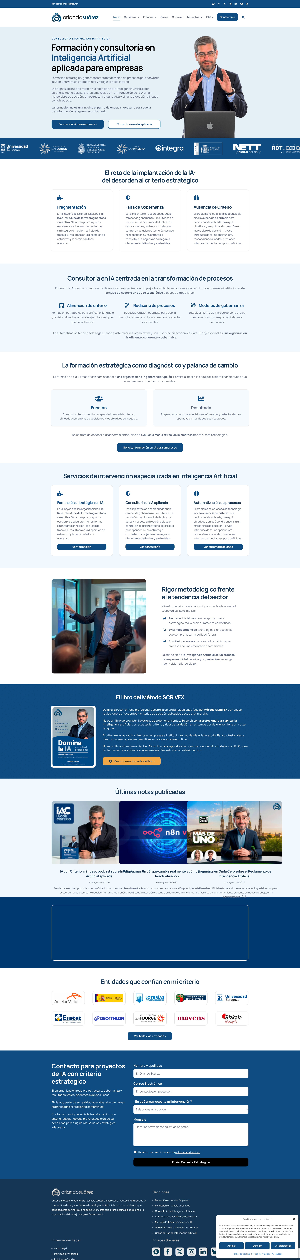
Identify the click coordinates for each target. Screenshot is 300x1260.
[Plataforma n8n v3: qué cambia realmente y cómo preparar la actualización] (167, 832)
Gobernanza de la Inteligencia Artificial (176, 1227)
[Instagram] (191, 1252)
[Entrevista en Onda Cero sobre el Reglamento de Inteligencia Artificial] (234, 832)
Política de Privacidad (260, 1254)
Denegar (257, 1245)
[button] (293, 1219)
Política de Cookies (241, 1254)
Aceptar (231, 1245)
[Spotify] (156, 1252)
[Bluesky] (215, 1252)
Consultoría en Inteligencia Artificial (175, 1211)
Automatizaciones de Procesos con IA (176, 1216)
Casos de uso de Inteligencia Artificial (176, 1233)
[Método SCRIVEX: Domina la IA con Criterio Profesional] (73, 709)
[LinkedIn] (203, 1252)
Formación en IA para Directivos (172, 1205)
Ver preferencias (283, 1245)
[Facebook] (168, 1252)
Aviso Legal (277, 1254)
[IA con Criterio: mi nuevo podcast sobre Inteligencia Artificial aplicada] (99, 832)
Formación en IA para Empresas (172, 1200)
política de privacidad (187, 1152)
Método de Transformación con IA (173, 1222)
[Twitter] (179, 1252)
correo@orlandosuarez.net (65, 3)
